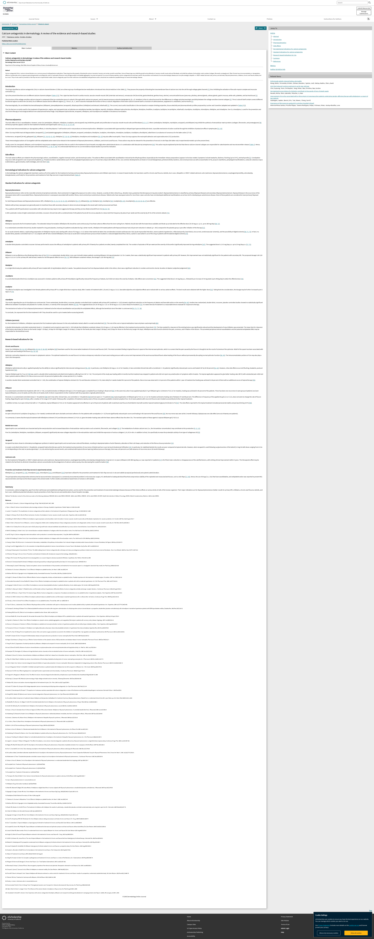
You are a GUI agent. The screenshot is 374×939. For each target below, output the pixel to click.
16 (221, 129)
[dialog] (343, 924)
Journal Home (34, 19)
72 (218, 224)
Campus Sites (191, 924)
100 (37, 473)
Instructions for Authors (332, 19)
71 (168, 213)
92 (34, 351)
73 (250, 232)
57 (79, 201)
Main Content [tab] (26, 48)
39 (66, 136)
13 (71, 125)
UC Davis (6, 14)
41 (51, 136)
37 (44, 136)
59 (90, 201)
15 (218, 129)
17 (44, 133)
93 (36, 351)
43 (53, 136)
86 (39, 349)
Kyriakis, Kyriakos (26, 37)
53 (59, 201)
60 (101, 201)
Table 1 (54, 95)
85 (37, 349)
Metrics (273, 66)
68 (104, 209)
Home (189, 917)
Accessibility (191, 936)
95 (89, 368)
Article (272, 33)
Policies (269, 19)
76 (242, 279)
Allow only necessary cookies (328, 933)
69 (106, 209)
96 (254, 380)
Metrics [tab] (74, 48)
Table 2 (240, 105)
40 (49, 136)
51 (54, 201)
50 (52, 201)
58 (88, 201)
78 (140, 308)
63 (137, 201)
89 (46, 349)
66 (143, 201)
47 (53, 147)
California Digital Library (8, 925)
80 (157, 323)
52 (57, 201)
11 (66, 125)
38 (47, 136)
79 (105, 323)
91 (32, 351)
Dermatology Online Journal (27, 24)
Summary (276, 58)
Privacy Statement (324, 925)
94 (223, 355)
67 (145, 201)
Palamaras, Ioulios (13, 37)
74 (186, 234)
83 (25, 349)
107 (204, 244)
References (277, 61)
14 (73, 125)
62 (124, 201)
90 (56, 349)
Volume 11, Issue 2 (43, 24)
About (151, 19)
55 (63, 201)
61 (111, 201)
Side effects (277, 46)
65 (141, 201)
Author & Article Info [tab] (124, 48)
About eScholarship (193, 920)
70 (108, 209)
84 (34, 349)
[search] (369, 2)
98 (107, 462)
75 (47, 255)
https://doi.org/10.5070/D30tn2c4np (14, 44)
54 (61, 201)
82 (23, 349)
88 (43, 349)
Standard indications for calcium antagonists (288, 52)
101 (50, 473)
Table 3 (77, 175)
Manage (364, 12)
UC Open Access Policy (194, 928)
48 (56, 147)
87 (41, 349)
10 (64, 125)
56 (66, 201)
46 (51, 147)
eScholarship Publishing (195, 932)
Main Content (10, 53)
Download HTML (8, 28)
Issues (93, 19)
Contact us (211, 19)
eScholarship (5, 24)
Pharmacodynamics (279, 43)
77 (138, 308)
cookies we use (354, 925)
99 (26, 473)
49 (48, 162)
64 (139, 201)
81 (21, 349)
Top (370, 910)
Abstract (276, 36)
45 (153, 144)
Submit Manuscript (364, 8)
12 (68, 125)
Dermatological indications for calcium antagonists (290, 49)
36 (99, 136)
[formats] (16, 28)
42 (101, 136)
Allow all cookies (356, 933)
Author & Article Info (277, 69)
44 (35, 136)
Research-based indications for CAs (284, 55)
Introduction (277, 40)
